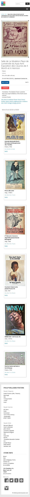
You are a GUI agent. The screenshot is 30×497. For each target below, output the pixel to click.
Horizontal (6, 413)
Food (5, 402)
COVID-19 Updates (8, 463)
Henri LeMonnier (8, 427)
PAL (5, 434)
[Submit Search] (27, 4)
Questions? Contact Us (21, 78)
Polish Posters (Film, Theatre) (12, 393)
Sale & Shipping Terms (9, 460)
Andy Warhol (7, 444)
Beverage (6, 395)
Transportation (8, 399)
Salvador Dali (7, 446)
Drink (5, 411)
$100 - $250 (7, 418)
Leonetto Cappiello (9, 430)
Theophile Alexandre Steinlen (12, 439)
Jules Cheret (7, 429)
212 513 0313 (7, 473)
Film (5, 397)
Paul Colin (6, 436)
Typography (7, 416)
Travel (5, 400)
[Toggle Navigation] (27, 9)
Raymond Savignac (9, 432)
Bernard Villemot (8, 425)
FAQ (4, 458)
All (6, 14)
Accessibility (6, 465)
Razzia (5, 437)
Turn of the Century (9, 414)
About (4, 456)
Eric (5, 441)
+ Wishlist (5, 87)
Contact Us (6, 461)
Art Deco (6, 409)
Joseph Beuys (7, 443)
